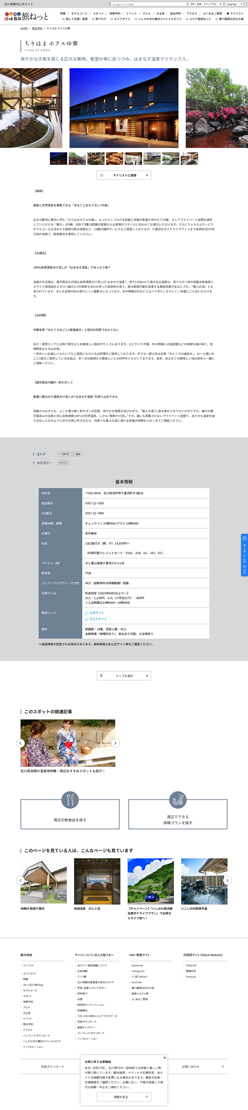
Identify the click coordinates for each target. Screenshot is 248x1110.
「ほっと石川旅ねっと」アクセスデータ (97, 1016)
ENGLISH (191, 965)
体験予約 (114, 13)
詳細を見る (121, 1097)
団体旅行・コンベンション (90, 1004)
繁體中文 (191, 971)
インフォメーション (33, 1047)
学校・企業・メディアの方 (203, 3)
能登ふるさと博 (140, 993)
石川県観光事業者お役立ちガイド (95, 982)
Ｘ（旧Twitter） (140, 976)
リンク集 (81, 976)
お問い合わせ (190, 1066)
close (165, 1058)
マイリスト (237, 13)
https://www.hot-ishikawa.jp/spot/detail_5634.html (97, 884)
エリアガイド (122, 19)
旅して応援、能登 (77, 19)
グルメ (147, 13)
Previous (26, 108)
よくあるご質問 (212, 13)
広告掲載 (82, 971)
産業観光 (82, 1010)
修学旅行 (82, 993)
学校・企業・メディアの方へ (91, 988)
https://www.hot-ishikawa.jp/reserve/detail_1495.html (204, 884)
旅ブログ (100, 19)
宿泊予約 (175, 13)
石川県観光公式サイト (26, 16)
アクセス (192, 13)
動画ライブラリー (86, 1027)
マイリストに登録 (124, 175)
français (191, 976)
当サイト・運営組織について (92, 965)
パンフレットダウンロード (36, 1035)
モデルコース (79, 13)
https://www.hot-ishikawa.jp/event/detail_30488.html (151, 889)
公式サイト (97, 612)
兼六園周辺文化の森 (231, 19)
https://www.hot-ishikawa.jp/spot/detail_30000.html (44, 884)
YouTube (137, 982)
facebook (137, 965)
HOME (24, 28)
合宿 (79, 999)
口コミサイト (98, 619)
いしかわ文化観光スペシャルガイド (160, 19)
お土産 (160, 13)
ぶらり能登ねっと (200, 19)
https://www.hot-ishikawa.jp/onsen (68, 746)
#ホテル (63, 462)
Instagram (138, 971)
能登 (78, 453)
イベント (131, 13)
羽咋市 (65, 453)
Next (222, 108)
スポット (98, 13)
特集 (63, 13)
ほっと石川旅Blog (33, 985)
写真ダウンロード (86, 1021)
